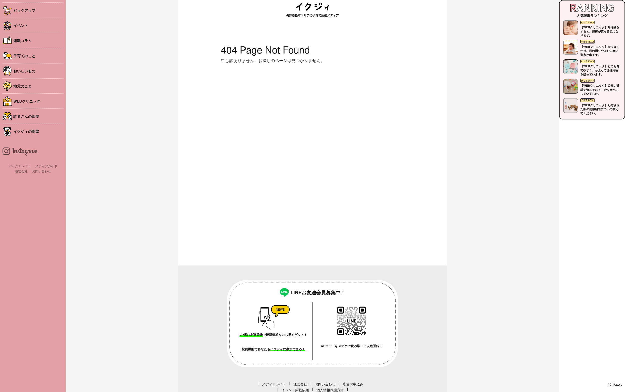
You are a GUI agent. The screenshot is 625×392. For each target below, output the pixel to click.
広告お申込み (353, 383)
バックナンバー (20, 166)
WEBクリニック (26, 101)
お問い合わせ (41, 171)
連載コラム (22, 40)
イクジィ (312, 6)
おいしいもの (24, 71)
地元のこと (22, 86)
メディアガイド (46, 166)
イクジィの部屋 (26, 131)
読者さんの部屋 (26, 116)
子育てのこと (24, 55)
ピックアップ (24, 10)
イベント (20, 25)
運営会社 (21, 171)
